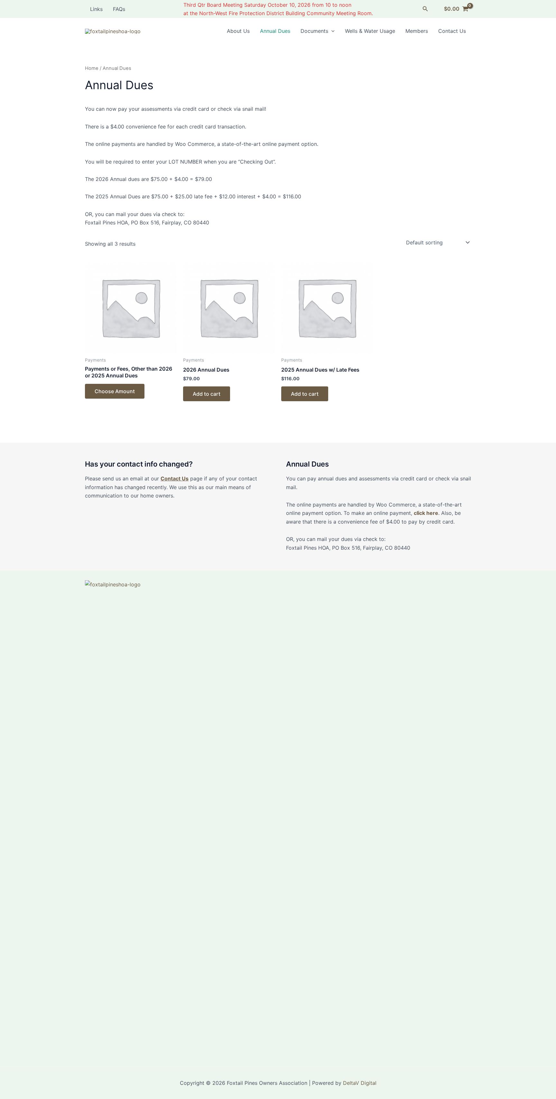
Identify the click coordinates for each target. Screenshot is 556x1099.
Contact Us (452, 31)
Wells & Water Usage (370, 31)
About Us (238, 31)
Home (91, 68)
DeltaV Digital (359, 1083)
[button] (425, 9)
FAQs (119, 9)
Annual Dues (275, 31)
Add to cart (206, 394)
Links (96, 9)
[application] (331, 31)
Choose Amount (115, 391)
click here (426, 513)
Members (416, 31)
